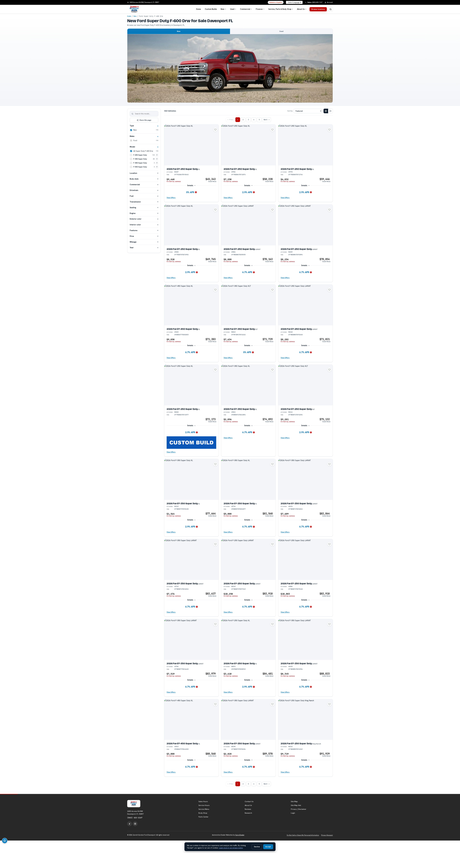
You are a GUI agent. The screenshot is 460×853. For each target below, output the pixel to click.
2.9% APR (247, 192)
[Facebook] (129, 823)
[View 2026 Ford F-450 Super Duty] (191, 305)
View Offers (171, 198)
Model (132, 147)
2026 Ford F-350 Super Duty (241, 329)
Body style (134, 179)
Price (132, 236)
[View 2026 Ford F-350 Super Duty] (248, 305)
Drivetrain (134, 190)
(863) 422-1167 (134, 817)
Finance (260, 9)
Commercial (246, 9)
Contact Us (249, 801)
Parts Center (203, 817)
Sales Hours (203, 801)
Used (233, 9)
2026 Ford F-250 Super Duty (183, 169)
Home (198, 9)
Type (132, 126)
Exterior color (135, 219)
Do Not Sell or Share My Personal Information (303, 835)
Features (133, 230)
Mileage (133, 242)
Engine (132, 213)
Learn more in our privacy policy (231, 848)
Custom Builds (211, 9)
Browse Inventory (318, 9)
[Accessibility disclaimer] (4, 840)
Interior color (135, 224)
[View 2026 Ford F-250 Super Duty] (191, 145)
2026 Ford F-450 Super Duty (183, 329)
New (223, 9)
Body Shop (202, 813)
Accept (268, 847)
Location (133, 173)
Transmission (135, 202)
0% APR (190, 192)
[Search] (132, 113)
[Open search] (330, 9)
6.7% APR (247, 272)
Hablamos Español (275, 2)
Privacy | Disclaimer (298, 809)
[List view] (330, 111)
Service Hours (204, 805)
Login (293, 813)
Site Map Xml (296, 805)
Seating (133, 207)
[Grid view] (326, 111)
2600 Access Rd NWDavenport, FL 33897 (135, 812)
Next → (266, 120)
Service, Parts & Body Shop (280, 9)
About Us (301, 9)
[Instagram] (135, 823)
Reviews (248, 809)
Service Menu (203, 809)
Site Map (294, 801)
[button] (191, 442)
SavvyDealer (239, 835)
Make (132, 136)
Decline (257, 847)
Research (248, 813)
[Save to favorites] (215, 130)
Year (132, 247)
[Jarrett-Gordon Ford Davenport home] (134, 9)
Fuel (131, 196)
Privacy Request (327, 835)
